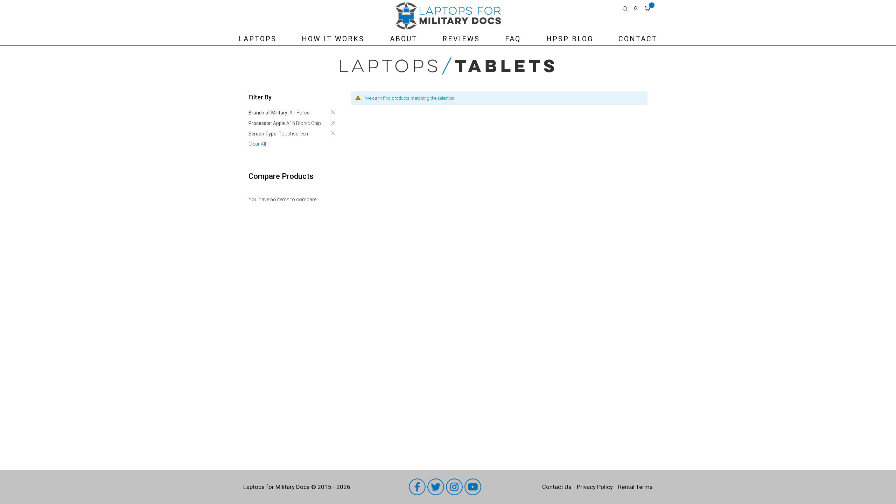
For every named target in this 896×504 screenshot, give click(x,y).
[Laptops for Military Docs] (448, 15)
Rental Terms (635, 486)
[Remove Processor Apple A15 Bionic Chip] (333, 123)
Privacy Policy (595, 486)
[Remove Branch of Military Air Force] (333, 112)
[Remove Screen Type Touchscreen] (333, 133)
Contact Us (557, 486)
